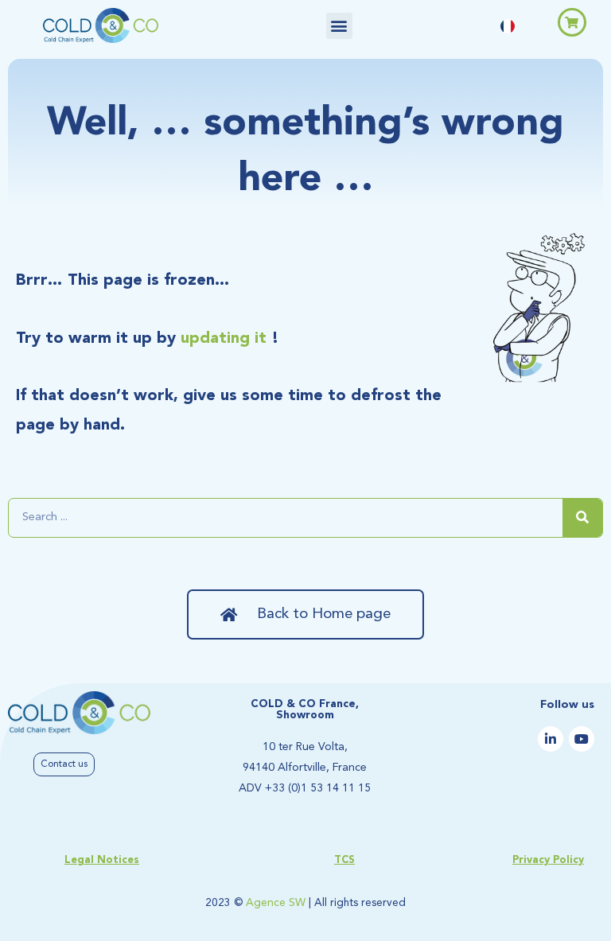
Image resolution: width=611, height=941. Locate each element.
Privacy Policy (548, 860)
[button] (339, 26)
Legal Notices (101, 860)
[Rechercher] (582, 518)
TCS (344, 860)
